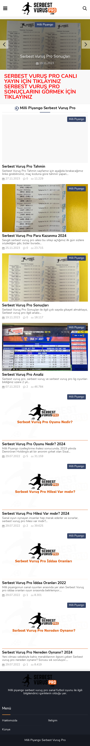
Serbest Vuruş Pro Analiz (23, 375)
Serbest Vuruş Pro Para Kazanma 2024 (34, 236)
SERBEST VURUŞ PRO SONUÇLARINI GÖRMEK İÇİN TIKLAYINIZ (40, 92)
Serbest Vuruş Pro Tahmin (23, 166)
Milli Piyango (45, 24)
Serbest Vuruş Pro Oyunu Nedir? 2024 (33, 444)
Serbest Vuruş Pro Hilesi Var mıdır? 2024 (35, 514)
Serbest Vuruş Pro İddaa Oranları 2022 (34, 583)
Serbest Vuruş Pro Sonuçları (25, 305)
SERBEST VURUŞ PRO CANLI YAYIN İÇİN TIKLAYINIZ (40, 79)
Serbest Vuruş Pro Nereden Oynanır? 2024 (37, 652)
